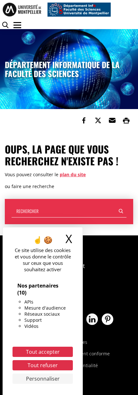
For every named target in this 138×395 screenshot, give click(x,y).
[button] (112, 121)
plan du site (73, 174)
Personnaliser (43, 378)
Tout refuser (43, 365)
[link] (84, 121)
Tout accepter (43, 351)
